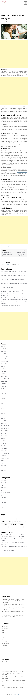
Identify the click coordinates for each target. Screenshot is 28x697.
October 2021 (4, 455)
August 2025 (4, 364)
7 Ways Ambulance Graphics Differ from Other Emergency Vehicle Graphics (12, 286)
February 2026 (4, 356)
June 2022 (3, 440)
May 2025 (3, 368)
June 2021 (3, 465)
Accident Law (4, 482)
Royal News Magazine (20, 695)
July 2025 (3, 366)
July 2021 (3, 463)
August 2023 (4, 408)
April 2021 (3, 470)
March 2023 (4, 421)
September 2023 (5, 406)
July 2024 (3, 388)
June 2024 (3, 391)
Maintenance (4, 505)
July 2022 (3, 438)
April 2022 (3, 445)
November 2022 (5, 428)
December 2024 (5, 378)
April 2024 (3, 396)
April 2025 (3, 371)
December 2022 (5, 426)
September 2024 (5, 383)
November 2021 (5, 453)
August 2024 (4, 386)
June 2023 (3, 413)
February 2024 (4, 401)
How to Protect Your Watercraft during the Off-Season (14, 283)
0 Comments (12, 21)
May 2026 (3, 349)
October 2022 (4, 431)
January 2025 (4, 376)
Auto (2, 485)
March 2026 (4, 354)
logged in (9, 264)
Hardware (3, 502)
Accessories (4, 480)
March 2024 (4, 398)
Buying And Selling (10, 246)
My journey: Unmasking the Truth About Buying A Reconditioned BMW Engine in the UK (12, 290)
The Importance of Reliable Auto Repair (10, 305)
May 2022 (3, 443)
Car (2, 495)
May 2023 (3, 416)
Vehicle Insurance (5, 510)
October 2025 (4, 361)
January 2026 (4, 359)
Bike (2, 490)
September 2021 (5, 458)
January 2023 (4, 423)
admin (18, 21)
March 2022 (4, 448)
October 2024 (4, 381)
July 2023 (3, 411)
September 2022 (5, 433)
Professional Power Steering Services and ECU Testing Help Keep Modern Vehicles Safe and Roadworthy (13, 272)
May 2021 (3, 468)
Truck (2, 507)
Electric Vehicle (4, 500)
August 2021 (4, 460)
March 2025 (4, 373)
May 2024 (3, 393)
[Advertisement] (14, 54)
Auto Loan (3, 487)
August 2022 (4, 435)
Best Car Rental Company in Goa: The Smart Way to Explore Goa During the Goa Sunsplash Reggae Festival (14, 298)
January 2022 (4, 450)
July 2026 (3, 346)
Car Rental (3, 497)
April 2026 (3, 351)
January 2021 (4, 473)
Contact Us (4, 662)
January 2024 (4, 403)
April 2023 (3, 418)
